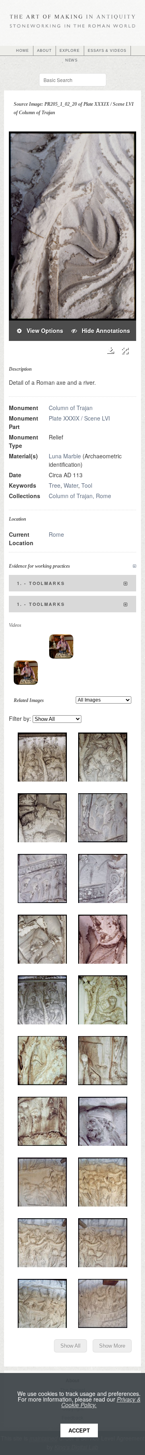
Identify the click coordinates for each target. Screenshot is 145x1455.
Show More (112, 1346)
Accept (79, 1431)
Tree (54, 485)
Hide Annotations (103, 330)
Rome (56, 534)
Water (71, 485)
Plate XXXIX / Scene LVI (79, 418)
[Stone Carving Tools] (61, 646)
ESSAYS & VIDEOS (107, 51)
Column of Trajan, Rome (80, 496)
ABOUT (44, 51)
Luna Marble (65, 456)
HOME (22, 51)
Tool (86, 485)
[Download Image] (110, 350)
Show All (70, 1346)
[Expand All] (134, 566)
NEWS (71, 60)
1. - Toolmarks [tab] (41, 583)
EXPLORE (70, 51)
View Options (42, 330)
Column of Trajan (71, 408)
